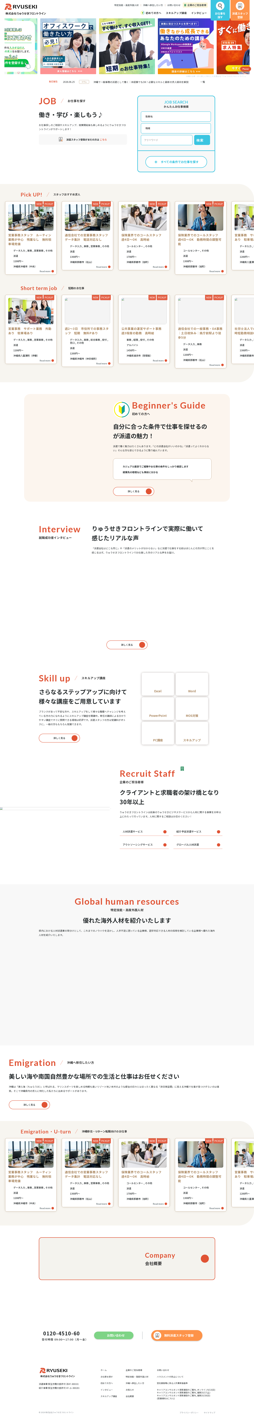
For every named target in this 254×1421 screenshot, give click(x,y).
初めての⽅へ (107, 1383)
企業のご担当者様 (134, 1370)
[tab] (120, 72)
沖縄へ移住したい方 (135, 1383)
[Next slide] (201, 46)
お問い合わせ (163, 1370)
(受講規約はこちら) (166, 1398)
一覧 (202, 82)
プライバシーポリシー (189, 1412)
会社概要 (130, 1396)
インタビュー (107, 1389)
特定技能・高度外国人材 (137, 1376)
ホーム (104, 1370)
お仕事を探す (107, 1376)
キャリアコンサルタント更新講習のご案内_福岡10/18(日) (183, 1395)
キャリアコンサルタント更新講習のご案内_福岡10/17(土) (183, 1392)
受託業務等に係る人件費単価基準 (172, 1383)
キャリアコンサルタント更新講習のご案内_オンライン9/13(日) (186, 1389)
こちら (103, 139)
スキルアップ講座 (109, 1396)
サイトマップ (209, 1412)
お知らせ (130, 1389)
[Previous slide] (53, 46)
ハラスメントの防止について (170, 1376)
